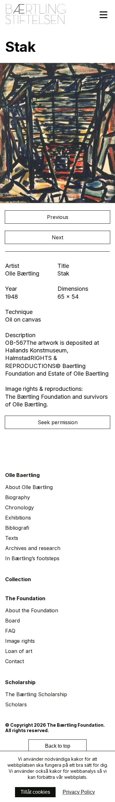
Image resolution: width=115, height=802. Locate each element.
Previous (57, 217)
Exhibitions (18, 517)
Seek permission (58, 422)
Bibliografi (17, 528)
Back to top (57, 746)
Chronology (19, 507)
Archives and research (32, 548)
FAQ (10, 631)
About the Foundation (31, 610)
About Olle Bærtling (29, 487)
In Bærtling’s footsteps (32, 558)
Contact (14, 661)
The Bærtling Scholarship (36, 694)
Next (57, 237)
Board (12, 620)
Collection (18, 579)
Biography (17, 497)
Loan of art (18, 651)
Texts (11, 538)
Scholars (16, 704)
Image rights (20, 641)
